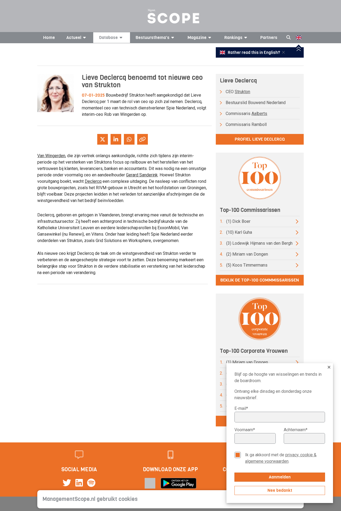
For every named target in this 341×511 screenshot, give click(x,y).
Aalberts (259, 113)
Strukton (242, 91)
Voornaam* (244, 429)
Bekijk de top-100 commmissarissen (259, 280)
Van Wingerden (51, 155)
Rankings (233, 37)
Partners (268, 37)
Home (49, 37)
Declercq (93, 181)
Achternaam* (295, 429)
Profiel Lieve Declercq (260, 139)
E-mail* (241, 408)
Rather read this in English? (254, 52)
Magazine (197, 37)
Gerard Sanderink (142, 174)
